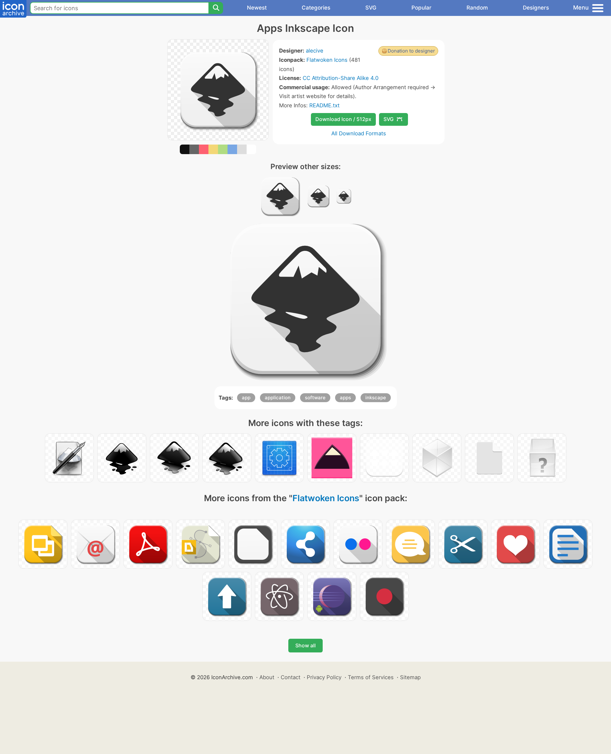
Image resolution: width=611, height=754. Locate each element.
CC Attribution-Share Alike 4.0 (340, 78)
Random (477, 7)
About (266, 677)
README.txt (324, 105)
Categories (316, 7)
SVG (370, 7)
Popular (421, 7)
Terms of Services (371, 677)
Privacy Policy (324, 677)
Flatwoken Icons (327, 60)
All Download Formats (358, 133)
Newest (257, 7)
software (315, 398)
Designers (536, 7)
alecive (314, 50)
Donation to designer (411, 51)
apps (345, 398)
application (278, 398)
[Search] (215, 8)
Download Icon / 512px (343, 119)
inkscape (375, 398)
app (246, 398)
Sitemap (410, 677)
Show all (305, 645)
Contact (290, 677)
